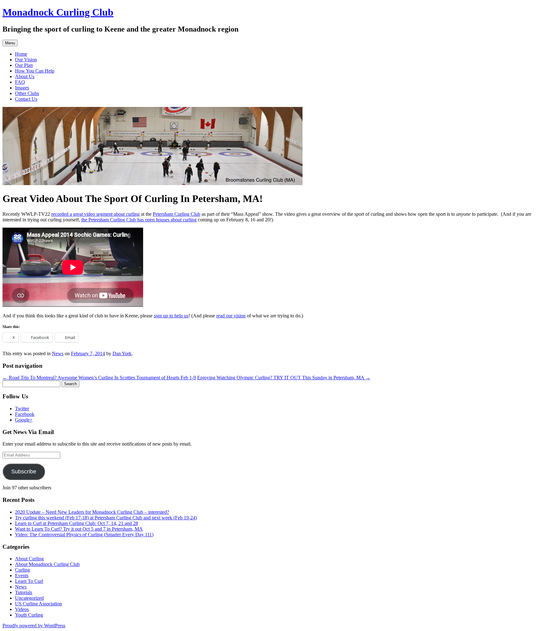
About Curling (29, 558)
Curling (22, 570)
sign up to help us (171, 315)
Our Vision (26, 59)
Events (21, 575)
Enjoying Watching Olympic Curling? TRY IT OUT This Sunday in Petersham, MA (283, 377)
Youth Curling (29, 615)
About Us (24, 76)
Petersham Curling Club (176, 214)
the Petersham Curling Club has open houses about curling (139, 219)
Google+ (23, 419)
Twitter (22, 408)
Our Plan (24, 65)
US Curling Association (38, 603)
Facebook (24, 414)
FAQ (20, 82)
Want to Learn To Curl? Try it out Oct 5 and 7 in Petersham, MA (79, 529)
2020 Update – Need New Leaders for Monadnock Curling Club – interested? (92, 512)
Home (21, 54)
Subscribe (23, 471)
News (57, 353)
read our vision (231, 315)
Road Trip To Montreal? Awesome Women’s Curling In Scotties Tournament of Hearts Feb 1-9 (99, 377)
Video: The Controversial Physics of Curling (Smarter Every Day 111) (84, 534)
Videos (22, 609)
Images (22, 87)
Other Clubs (27, 93)
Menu (10, 43)
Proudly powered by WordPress (33, 625)
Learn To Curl (29, 581)
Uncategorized (29, 598)
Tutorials (23, 592)
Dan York (122, 353)
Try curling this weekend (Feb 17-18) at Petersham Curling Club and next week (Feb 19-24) (106, 517)
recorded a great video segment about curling (95, 214)
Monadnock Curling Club (57, 12)
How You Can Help (34, 70)
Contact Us (26, 99)
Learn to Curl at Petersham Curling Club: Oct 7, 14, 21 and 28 (76, 523)
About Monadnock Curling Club (47, 564)
